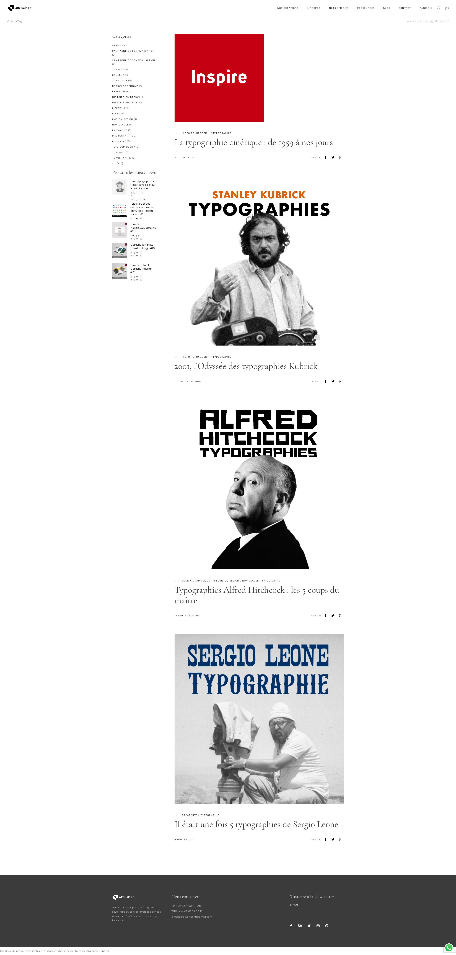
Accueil (411, 21)
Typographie (222, 133)
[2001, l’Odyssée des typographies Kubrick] (259, 261)
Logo (115, 113)
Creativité (190, 815)
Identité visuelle (125, 102)
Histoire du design (196, 133)
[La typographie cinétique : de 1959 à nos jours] (219, 78)
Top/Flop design (124, 147)
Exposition (120, 91)
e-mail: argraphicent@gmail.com (192, 916)
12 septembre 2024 (188, 615)
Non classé (250, 581)
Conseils (118, 69)
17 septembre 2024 (188, 381)
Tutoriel (118, 152)
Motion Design (122, 119)
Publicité (119, 141)
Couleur (118, 75)
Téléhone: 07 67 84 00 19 (187, 911)
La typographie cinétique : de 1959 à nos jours (254, 142)
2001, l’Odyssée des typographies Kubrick (246, 366)
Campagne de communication (133, 51)
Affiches (118, 45)
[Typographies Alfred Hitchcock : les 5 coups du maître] (259, 484)
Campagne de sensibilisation (133, 60)
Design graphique (195, 581)
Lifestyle (119, 108)
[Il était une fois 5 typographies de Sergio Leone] (259, 719)
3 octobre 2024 (185, 157)
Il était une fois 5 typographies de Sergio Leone (256, 824)
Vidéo (116, 163)
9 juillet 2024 (185, 839)
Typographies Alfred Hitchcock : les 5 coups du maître (257, 595)
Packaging (120, 130)
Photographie (122, 136)
